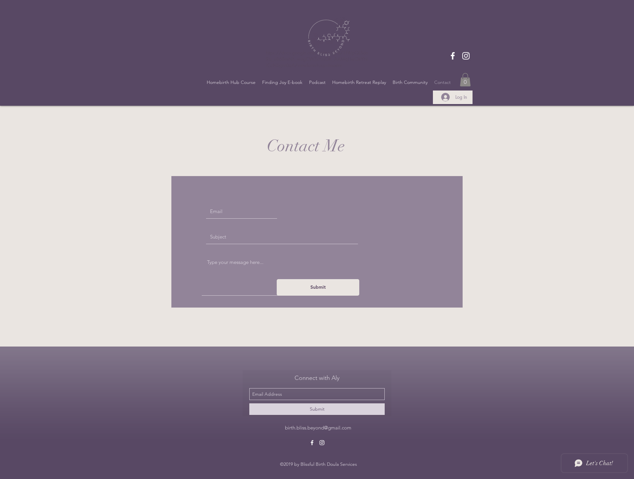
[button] (465, 80)
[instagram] (466, 56)
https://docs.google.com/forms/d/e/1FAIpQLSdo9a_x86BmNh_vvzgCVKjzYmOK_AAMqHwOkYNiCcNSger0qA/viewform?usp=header (317, 59)
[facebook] (453, 56)
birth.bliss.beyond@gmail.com (318, 427)
